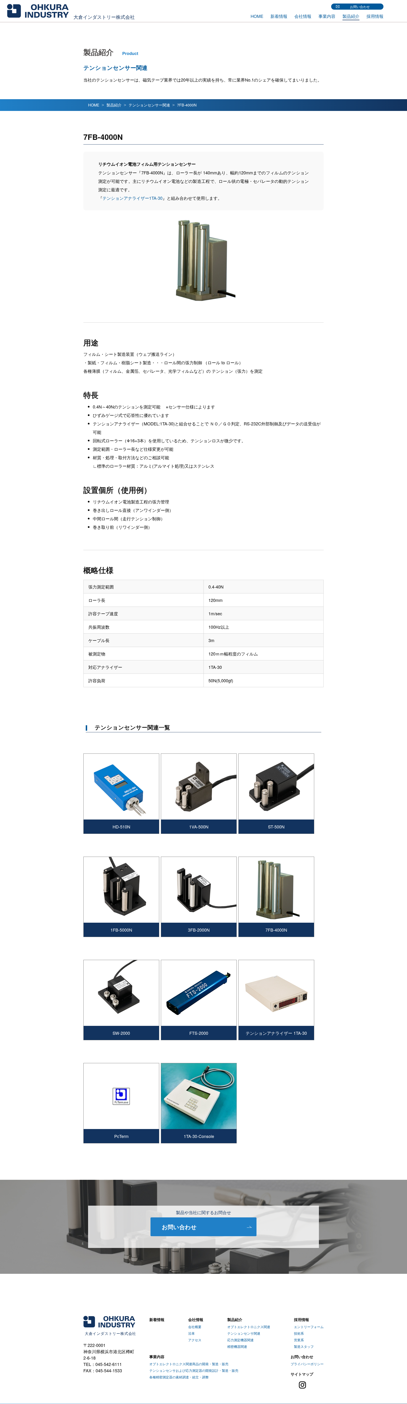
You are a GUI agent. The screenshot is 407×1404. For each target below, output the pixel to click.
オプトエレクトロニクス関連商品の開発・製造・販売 (188, 1363)
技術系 (299, 1333)
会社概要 (194, 1326)
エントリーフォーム (309, 1326)
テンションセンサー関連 (149, 105)
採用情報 (374, 16)
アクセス (194, 1339)
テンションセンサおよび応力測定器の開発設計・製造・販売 (193, 1370)
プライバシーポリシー (307, 1363)
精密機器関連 (237, 1346)
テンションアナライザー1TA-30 (132, 198)
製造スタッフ (304, 1346)
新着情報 (278, 16)
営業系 (299, 1339)
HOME (257, 16)
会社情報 (302, 16)
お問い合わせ (360, 6)
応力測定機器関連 (240, 1339)
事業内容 (326, 16)
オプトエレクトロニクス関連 (248, 1326)
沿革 (191, 1333)
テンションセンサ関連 (243, 1333)
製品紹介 (350, 16)
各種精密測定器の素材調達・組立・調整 (179, 1377)
